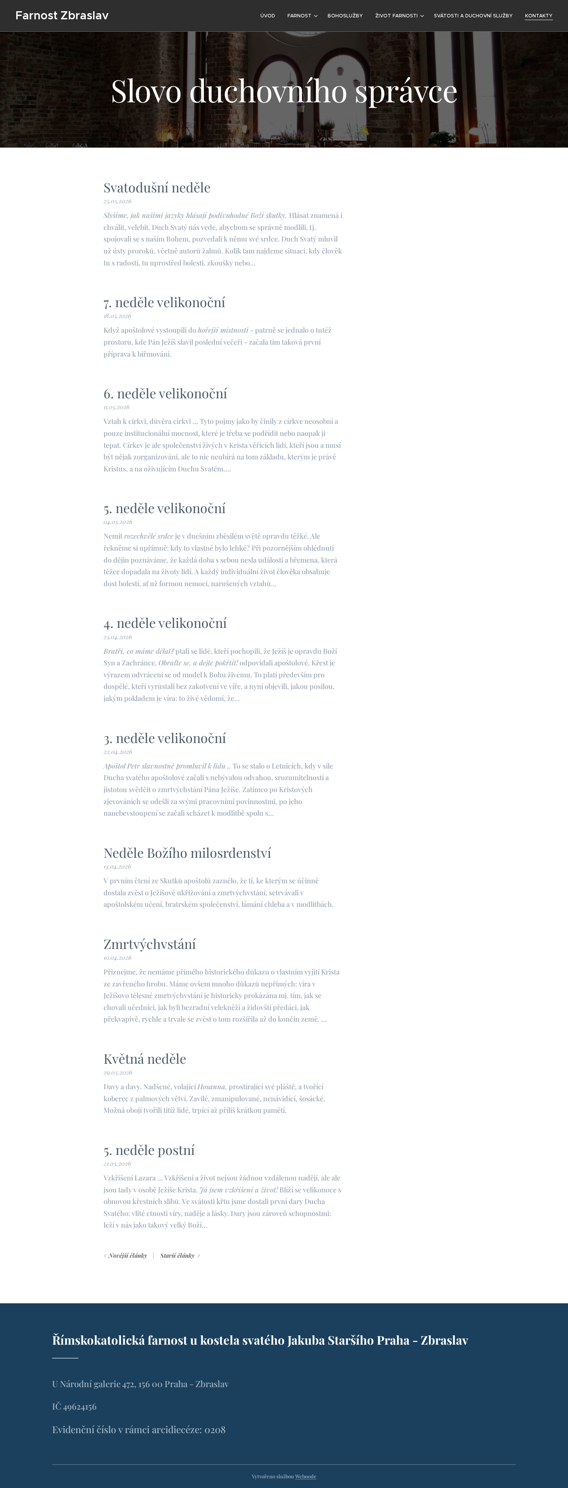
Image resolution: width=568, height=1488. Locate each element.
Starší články (177, 1255)
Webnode (305, 1476)
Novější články (128, 1255)
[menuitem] (269, 16)
